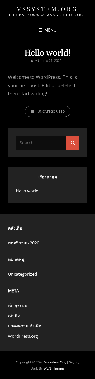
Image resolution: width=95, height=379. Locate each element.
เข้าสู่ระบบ (17, 305)
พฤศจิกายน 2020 (23, 243)
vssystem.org (47, 8)
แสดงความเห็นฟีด (24, 326)
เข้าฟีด (14, 316)
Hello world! (28, 191)
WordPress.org (23, 336)
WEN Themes (54, 368)
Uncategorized (51, 111)
